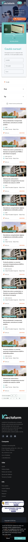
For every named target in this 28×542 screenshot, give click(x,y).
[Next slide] (22, 29)
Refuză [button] (8, 538)
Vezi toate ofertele (14, 41)
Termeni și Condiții (6, 477)
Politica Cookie (5, 469)
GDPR (3, 466)
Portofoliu (4, 491)
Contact (4, 496)
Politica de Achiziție (7, 472)
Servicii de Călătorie (7, 474)
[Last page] (19, 398)
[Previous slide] (6, 29)
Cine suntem (5, 486)
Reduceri (4, 493)
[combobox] (14, 60)
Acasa (3, 16)
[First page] (10, 398)
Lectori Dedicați (6, 488)
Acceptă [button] (20, 538)
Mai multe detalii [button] (7, 534)
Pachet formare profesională (15, 103)
